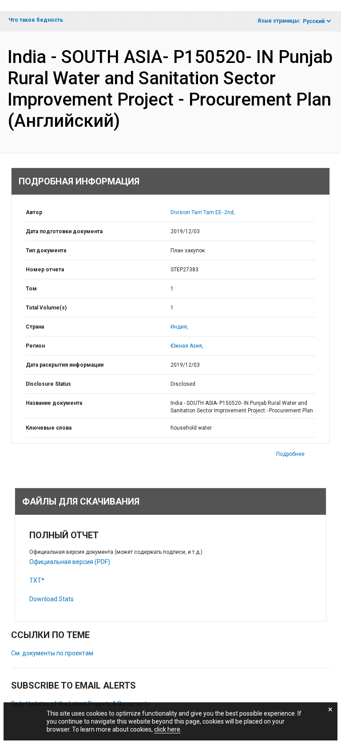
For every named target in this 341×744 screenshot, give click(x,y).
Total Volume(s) (46, 308)
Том (31, 289)
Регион (35, 346)
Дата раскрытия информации (64, 365)
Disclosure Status (48, 384)
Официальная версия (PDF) (69, 561)
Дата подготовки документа (64, 231)
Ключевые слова (48, 428)
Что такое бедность (35, 20)
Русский (314, 21)
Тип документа (46, 250)
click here (167, 729)
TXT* (36, 580)
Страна (35, 327)
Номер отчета (45, 269)
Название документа (54, 403)
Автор (34, 212)
